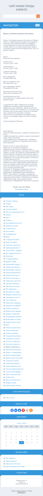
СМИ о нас (9, 398)
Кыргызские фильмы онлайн (15, 466)
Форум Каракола (11, 461)
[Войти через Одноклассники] (31, 410)
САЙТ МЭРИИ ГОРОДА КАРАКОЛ (21, 7)
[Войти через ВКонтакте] (15, 410)
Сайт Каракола (10, 458)
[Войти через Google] (27, 410)
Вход (26, 189)
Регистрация (19, 189)
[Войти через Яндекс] (23, 410)
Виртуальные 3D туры (13, 464)
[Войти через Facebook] (19, 410)
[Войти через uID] (12, 410)
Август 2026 (22, 423)
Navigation (10, 25)
